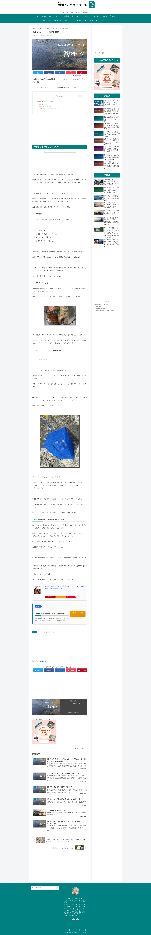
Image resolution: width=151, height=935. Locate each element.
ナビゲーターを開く (78, 613)
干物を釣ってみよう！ (45, 106)
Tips (63, 930)
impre (67, 930)
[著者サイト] (72, 919)
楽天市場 (50, 596)
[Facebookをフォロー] (74, 919)
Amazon (61, 596)
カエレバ (51, 590)
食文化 (52, 632)
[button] (118, 53)
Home (58, 930)
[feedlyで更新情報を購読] (77, 919)
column (72, 930)
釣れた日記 (46, 632)
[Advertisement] (59, 127)
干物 (40, 632)
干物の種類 (43, 104)
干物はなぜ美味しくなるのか (45, 101)
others (77, 930)
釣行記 (35, 632)
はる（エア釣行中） (75, 898)
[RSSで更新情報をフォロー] (79, 919)
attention (82, 930)
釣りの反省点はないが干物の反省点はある (50, 108)
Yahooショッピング (71, 596)
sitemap (88, 930)
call (93, 930)
